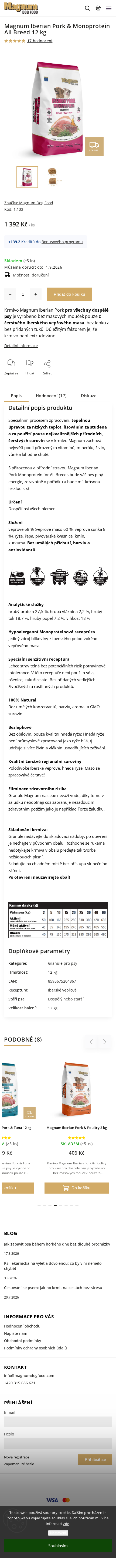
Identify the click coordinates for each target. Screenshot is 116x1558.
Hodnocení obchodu (22, 1326)
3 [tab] (50, 1205)
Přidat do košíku (69, 294)
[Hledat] (88, 8)
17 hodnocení (39, 41)
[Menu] (109, 8)
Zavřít (99, 380)
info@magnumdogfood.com (29, 1375)
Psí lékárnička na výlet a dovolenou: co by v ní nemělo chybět (52, 1266)
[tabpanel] (76, 1126)
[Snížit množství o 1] (10, 294)
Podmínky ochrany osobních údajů (35, 1348)
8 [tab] (77, 1205)
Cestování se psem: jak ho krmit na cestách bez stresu (53, 1287)
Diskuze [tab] (89, 395)
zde (66, 1523)
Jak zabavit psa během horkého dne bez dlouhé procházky (57, 1244)
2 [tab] (44, 1205)
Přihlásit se (95, 1459)
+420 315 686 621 (19, 1382)
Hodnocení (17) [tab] (51, 395)
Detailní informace (21, 345)
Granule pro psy (62, 963)
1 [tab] (39, 1205)
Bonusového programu (62, 241)
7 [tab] (71, 1205)
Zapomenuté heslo (19, 1464)
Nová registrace (16, 1457)
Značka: (28, 202)
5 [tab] (60, 1205)
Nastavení (58, 1533)
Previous (92, 1042)
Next (104, 1042)
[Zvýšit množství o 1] (36, 294)
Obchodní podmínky (22, 1340)
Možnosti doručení (31, 275)
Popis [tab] (16, 395)
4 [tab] (55, 1205)
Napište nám (15, 1333)
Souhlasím (58, 1545)
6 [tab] (66, 1205)
